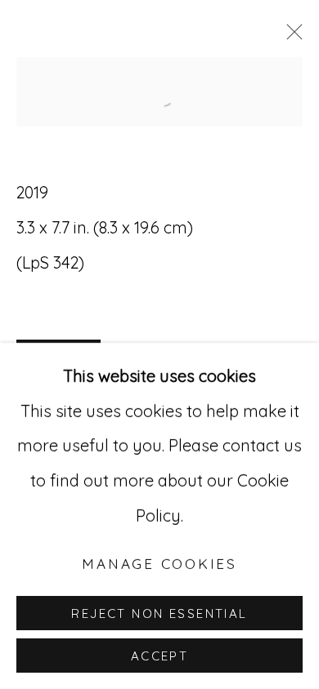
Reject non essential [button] (159, 613)
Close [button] (290, 36)
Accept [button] (160, 656)
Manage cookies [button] (159, 563)
